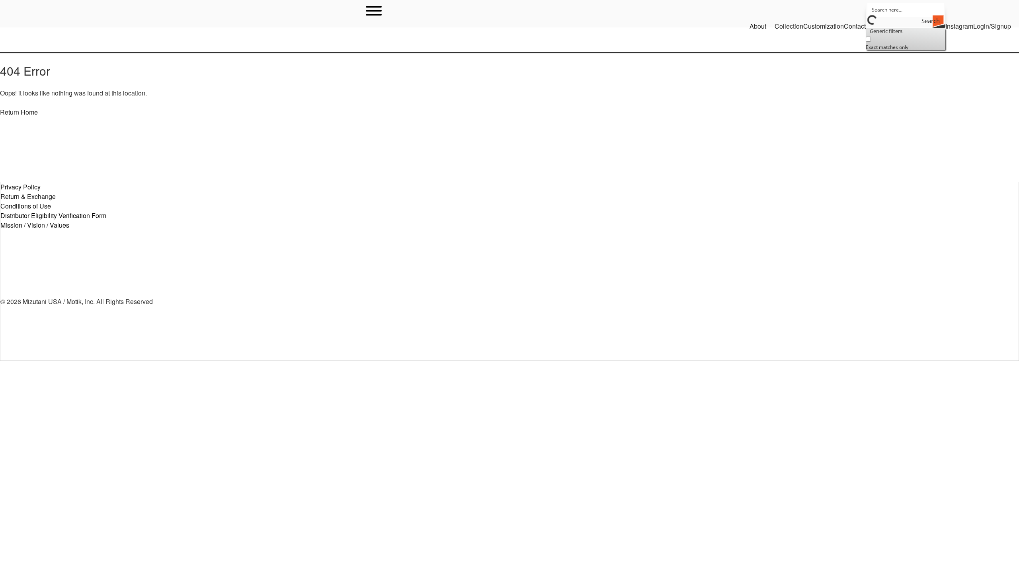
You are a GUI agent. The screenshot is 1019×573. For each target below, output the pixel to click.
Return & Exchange (28, 196)
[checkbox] (905, 42)
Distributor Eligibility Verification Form (53, 215)
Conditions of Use (25, 205)
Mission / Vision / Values (34, 225)
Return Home (19, 112)
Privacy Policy (20, 186)
